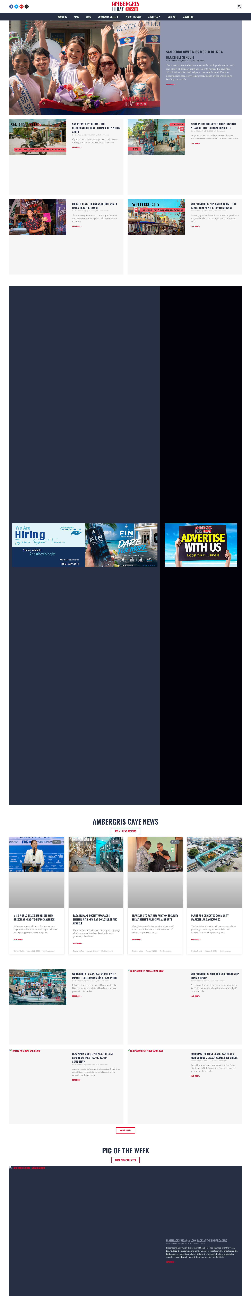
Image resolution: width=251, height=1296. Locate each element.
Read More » (170, 84)
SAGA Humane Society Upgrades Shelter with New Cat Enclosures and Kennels (95, 919)
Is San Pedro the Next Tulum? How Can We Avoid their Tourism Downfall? (213, 126)
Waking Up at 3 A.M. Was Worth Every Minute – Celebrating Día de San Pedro (94, 976)
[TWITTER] (16, 7)
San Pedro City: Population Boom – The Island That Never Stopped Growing (213, 206)
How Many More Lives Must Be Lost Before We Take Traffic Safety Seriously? (92, 1057)
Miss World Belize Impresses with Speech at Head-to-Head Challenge (34, 917)
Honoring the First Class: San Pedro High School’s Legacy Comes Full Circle (214, 1055)
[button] (239, 6)
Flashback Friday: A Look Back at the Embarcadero (196, 1240)
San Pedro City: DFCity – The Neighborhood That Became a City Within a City (96, 128)
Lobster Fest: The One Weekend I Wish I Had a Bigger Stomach (94, 206)
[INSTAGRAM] (27, 7)
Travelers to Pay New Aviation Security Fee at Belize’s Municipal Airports (155, 917)
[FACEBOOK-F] (11, 7)
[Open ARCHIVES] (159, 16)
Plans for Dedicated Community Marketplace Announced (210, 917)
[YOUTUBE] (21, 7)
